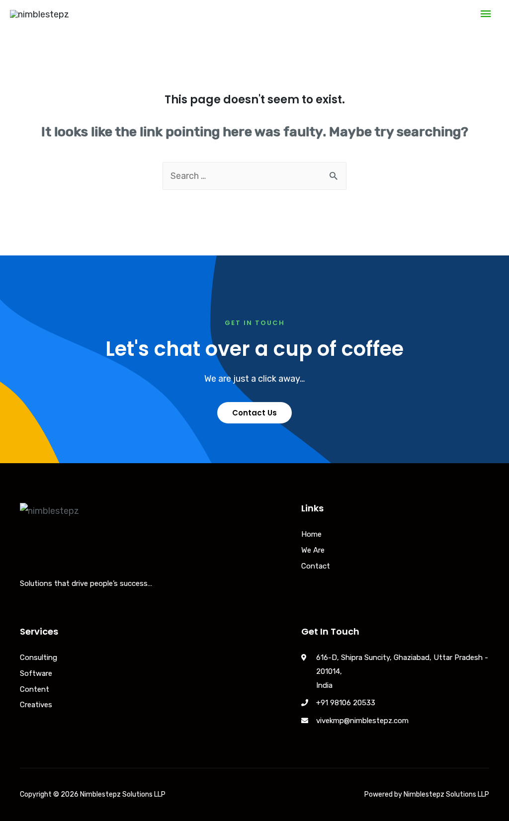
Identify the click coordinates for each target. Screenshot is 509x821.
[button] (254, 412)
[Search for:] (254, 175)
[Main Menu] (485, 14)
